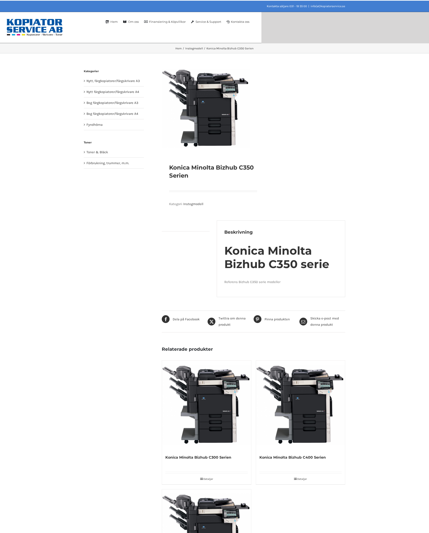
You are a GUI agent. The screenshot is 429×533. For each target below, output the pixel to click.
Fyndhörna (94, 125)
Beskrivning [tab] (171, 226)
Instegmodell (193, 204)
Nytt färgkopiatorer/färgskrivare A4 (112, 92)
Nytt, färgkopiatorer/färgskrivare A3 (113, 81)
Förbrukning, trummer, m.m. (107, 163)
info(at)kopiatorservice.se (328, 6)
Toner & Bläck (97, 152)
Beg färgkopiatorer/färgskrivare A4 (112, 114)
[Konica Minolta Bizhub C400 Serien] (300, 405)
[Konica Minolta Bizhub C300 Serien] (206, 405)
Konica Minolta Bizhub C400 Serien (292, 457)
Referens (231, 282)
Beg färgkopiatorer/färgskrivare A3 (112, 103)
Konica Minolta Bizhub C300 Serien (198, 457)
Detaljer (208, 479)
